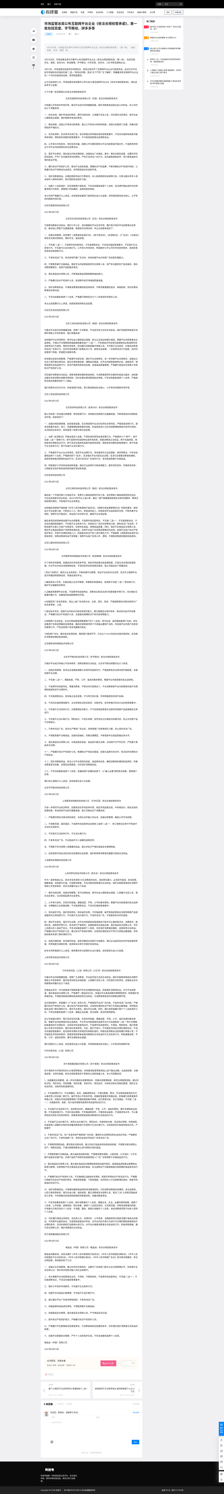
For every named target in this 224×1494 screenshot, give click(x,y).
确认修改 (136, 1413)
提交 (135, 1442)
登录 (168, 12)
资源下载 (57, 4)
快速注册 (178, 12)
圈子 (49, 4)
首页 (42, 4)
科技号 (58, 1490)
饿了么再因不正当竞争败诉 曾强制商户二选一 (68, 1388)
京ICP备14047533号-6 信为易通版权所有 (79, 1490)
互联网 (48, 34)
